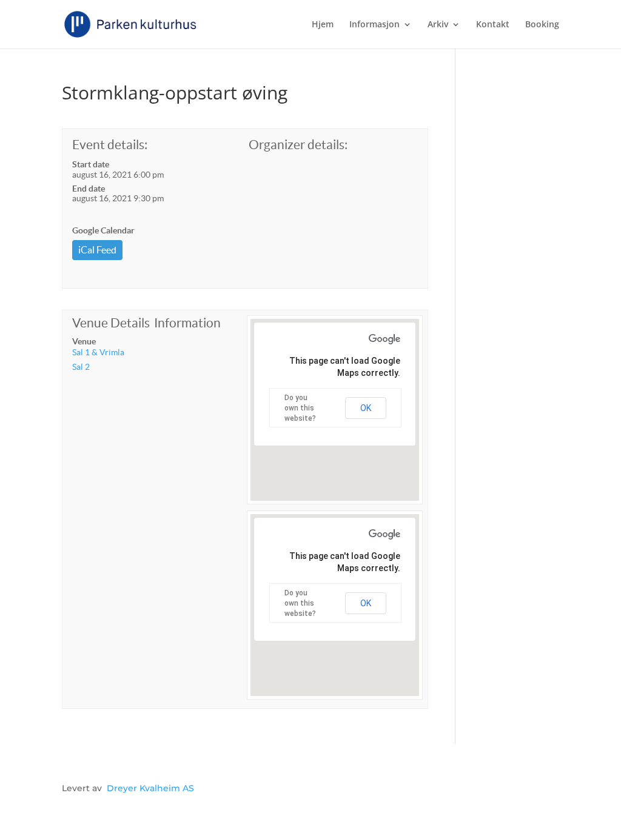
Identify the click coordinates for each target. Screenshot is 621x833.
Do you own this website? (300, 408)
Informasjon (374, 25)
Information (187, 323)
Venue (84, 341)
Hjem (323, 25)
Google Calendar (103, 230)
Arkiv (438, 25)
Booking (542, 25)
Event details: (109, 145)
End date (88, 188)
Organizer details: (298, 145)
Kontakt (492, 25)
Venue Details (111, 323)
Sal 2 (81, 367)
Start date (90, 164)
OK (365, 408)
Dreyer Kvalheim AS (150, 788)
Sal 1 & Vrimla (98, 352)
